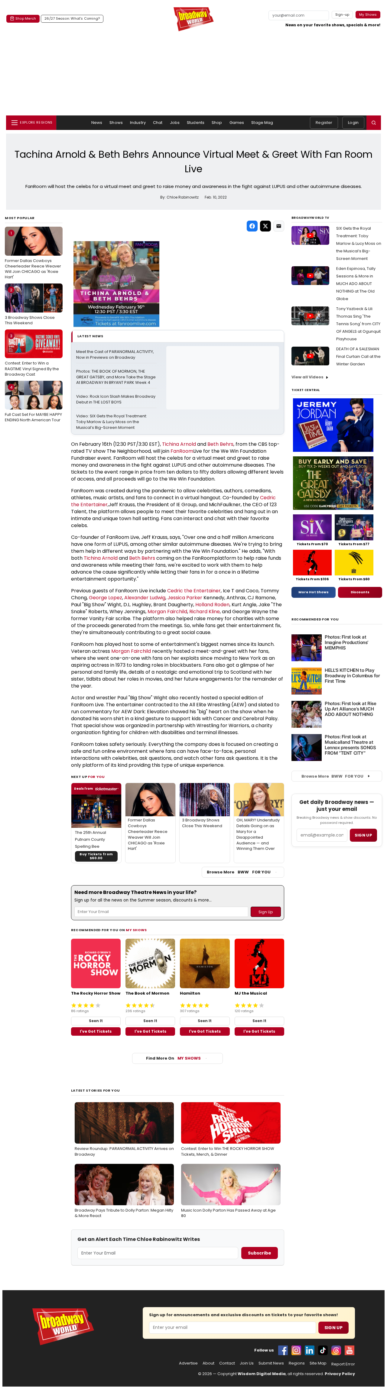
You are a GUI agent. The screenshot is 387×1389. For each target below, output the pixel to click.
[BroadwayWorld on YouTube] (349, 1350)
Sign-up (342, 14)
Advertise (188, 1363)
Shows (116, 122)
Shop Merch (25, 18)
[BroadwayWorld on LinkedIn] (309, 1350)
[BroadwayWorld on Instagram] (296, 1350)
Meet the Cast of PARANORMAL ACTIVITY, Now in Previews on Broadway (115, 354)
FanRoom (182, 451)
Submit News (271, 1363)
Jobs (175, 122)
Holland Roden (212, 604)
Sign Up (333, 1328)
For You (96, 776)
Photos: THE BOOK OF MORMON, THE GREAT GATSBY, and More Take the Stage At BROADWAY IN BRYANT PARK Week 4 (116, 377)
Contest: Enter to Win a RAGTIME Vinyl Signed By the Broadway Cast (32, 355)
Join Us (247, 1363)
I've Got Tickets (96, 1031)
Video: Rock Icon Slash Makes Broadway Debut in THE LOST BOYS (116, 399)
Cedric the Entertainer (194, 590)
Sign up (363, 835)
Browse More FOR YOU (239, 872)
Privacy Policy (340, 1374)
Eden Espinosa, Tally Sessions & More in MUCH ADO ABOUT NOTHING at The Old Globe (356, 284)
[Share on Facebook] (252, 226)
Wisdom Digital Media (262, 1374)
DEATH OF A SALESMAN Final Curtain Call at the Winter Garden (358, 356)
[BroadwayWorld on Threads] (336, 1350)
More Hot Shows (313, 592)
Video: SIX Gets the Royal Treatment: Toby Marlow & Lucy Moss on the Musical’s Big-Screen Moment (112, 421)
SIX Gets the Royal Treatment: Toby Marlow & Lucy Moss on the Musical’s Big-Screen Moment (358, 243)
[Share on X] (265, 226)
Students (195, 122)
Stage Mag (262, 122)
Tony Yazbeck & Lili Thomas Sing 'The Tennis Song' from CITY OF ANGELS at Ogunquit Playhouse (358, 324)
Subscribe (259, 1253)
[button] (373, 122)
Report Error (343, 1364)
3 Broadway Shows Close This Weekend (30, 306)
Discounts (360, 592)
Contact (227, 1363)
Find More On (173, 1058)
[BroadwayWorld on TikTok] (322, 1350)
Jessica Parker (184, 597)
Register (324, 122)
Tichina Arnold (179, 444)
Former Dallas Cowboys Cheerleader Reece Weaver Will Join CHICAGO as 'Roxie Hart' (33, 255)
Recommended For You (315, 619)
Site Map (318, 1363)
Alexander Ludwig (144, 597)
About (208, 1363)
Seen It (96, 1020)
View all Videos (307, 377)
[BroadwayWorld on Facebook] (283, 1350)
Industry (138, 122)
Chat (158, 122)
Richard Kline (204, 611)
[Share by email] (278, 226)
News (96, 122)
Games (236, 122)
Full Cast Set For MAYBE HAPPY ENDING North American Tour (33, 403)
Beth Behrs (220, 444)
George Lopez (105, 597)
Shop (217, 122)
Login (353, 122)
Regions (297, 1363)
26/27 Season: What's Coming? (72, 18)
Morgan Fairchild (167, 611)
